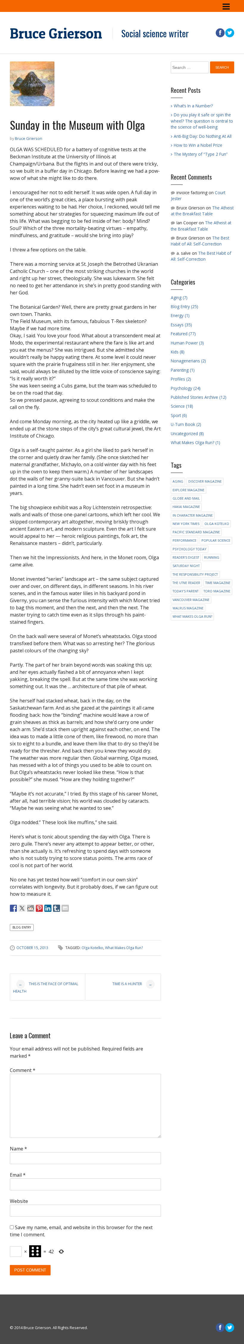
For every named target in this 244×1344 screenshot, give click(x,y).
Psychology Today (190, 549)
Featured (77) (183, 333)
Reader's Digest (186, 557)
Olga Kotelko (92, 947)
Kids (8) (177, 352)
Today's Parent (185, 591)
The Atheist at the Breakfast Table (202, 211)
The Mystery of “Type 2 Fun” (201, 154)
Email (18, 1175)
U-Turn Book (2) (186, 424)
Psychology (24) (186, 388)
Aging (178, 481)
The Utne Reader (186, 582)
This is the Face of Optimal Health (45, 988)
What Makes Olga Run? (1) (195, 442)
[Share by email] (65, 908)
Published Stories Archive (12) (198, 397)
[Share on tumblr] (56, 908)
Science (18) (182, 406)
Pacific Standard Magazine (196, 532)
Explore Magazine (188, 490)
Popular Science (215, 540)
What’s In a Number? (193, 106)
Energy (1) (180, 315)
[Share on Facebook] (13, 908)
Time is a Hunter (132, 984)
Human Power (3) (187, 343)
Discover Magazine (205, 481)
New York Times (186, 523)
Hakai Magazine (186, 506)
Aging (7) (179, 297)
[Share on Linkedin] (47, 908)
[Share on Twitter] (22, 908)
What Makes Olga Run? (124, 947)
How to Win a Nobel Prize (198, 145)
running (211, 557)
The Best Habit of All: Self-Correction (200, 241)
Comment (22, 1070)
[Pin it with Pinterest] (39, 908)
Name (18, 1148)
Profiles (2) (181, 379)
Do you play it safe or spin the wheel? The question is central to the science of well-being (202, 121)
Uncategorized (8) (187, 433)
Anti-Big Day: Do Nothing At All (203, 136)
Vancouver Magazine (191, 599)
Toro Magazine (217, 591)
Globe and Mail (186, 498)
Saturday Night (186, 565)
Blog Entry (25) (184, 306)
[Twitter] (229, 32)
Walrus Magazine (188, 608)
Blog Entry (21, 927)
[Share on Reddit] (30, 908)
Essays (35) (181, 324)
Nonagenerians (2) (188, 361)
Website (19, 1201)
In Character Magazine (193, 515)
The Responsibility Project (195, 574)
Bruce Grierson (56, 33)
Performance (184, 540)
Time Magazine (217, 582)
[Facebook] (220, 32)
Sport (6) (179, 415)
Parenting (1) (183, 370)
